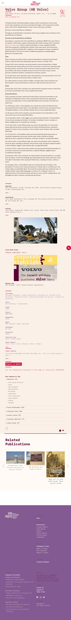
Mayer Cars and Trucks (12, 45)
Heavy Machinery (10, 303)
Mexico (32, 344)
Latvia (18, 344)
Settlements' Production (14, 595)
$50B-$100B (8, 314)
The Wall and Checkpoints (14, 606)
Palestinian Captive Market (15, 579)
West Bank (26, 323)
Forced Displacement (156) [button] (15, 407)
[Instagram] (40, 597)
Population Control (21, 297)
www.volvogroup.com (12, 17)
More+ (7, 192)
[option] (35, 234)
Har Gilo (8, 329)
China (7, 344)
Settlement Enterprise (12, 295)
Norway (39, 344)
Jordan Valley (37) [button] (13, 423)
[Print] (6, 428)
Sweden (7, 318)
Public (7, 308)
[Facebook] (37, 597)
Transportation (23, 303)
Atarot (7, 339)
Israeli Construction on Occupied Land (35, 295)
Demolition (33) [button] (12, 379)
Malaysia (25, 344)
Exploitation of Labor (13, 586)
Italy (12, 344)
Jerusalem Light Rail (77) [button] (15, 419)
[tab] (35, 379)
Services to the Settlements (15, 597)
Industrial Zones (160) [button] (14, 411)
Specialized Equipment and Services (41, 297)
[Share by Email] (63, 430)
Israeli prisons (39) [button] (14, 415)
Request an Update (13, 364)
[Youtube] (44, 597)
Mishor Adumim (16, 339)
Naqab (19, 323)
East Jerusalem (10, 323)
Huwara (7, 334)
